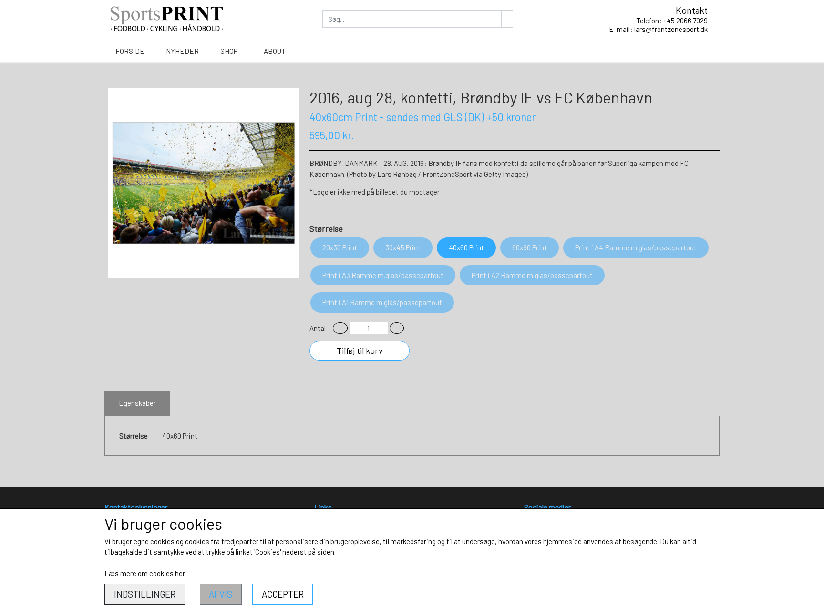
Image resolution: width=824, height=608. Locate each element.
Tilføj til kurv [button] (360, 350)
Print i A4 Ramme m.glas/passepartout (636, 247)
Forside (129, 51)
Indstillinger (144, 593)
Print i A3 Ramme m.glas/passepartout (382, 275)
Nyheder (182, 51)
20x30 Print (339, 247)
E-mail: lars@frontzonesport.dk (658, 29)
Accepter (283, 593)
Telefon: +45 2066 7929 (672, 20)
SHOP (228, 51)
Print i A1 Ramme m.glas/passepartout (382, 302)
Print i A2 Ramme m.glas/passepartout (532, 275)
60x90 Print (529, 247)
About (275, 51)
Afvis (220, 593)
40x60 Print (466, 247)
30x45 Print (403, 247)
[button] (340, 328)
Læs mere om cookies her (144, 573)
